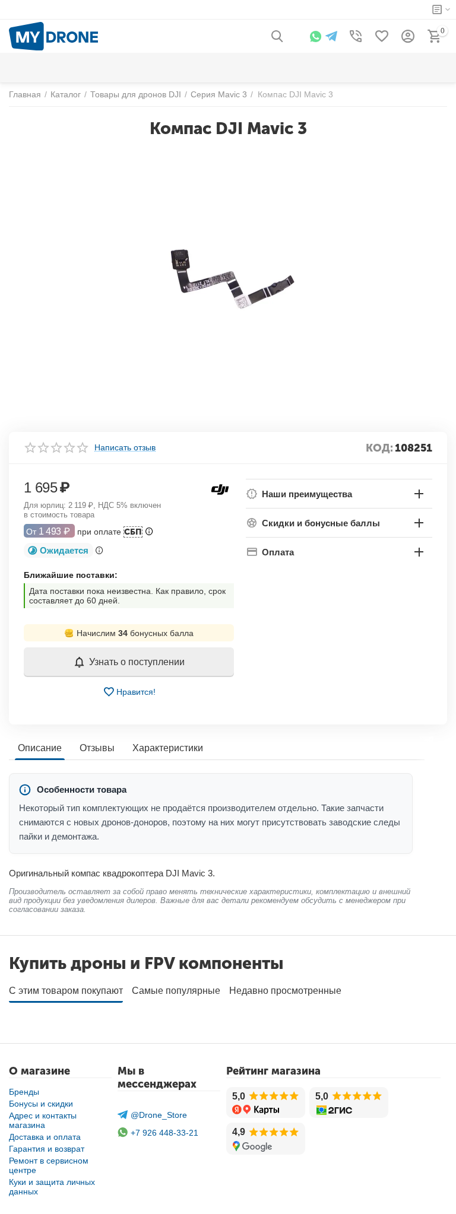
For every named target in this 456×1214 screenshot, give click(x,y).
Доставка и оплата (45, 1137)
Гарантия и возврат (46, 1148)
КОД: (379, 448)
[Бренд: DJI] (220, 489)
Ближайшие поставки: (71, 575)
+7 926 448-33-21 (164, 1132)
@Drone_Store (159, 1115)
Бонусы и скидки (41, 1103)
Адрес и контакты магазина (43, 1120)
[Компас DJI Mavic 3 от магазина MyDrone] (228, 280)
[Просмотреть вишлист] (382, 36)
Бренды (24, 1092)
